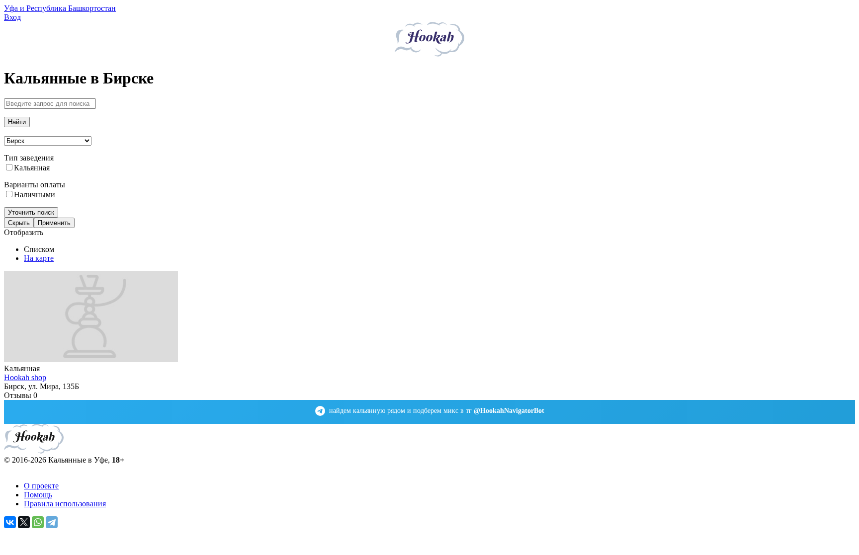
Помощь (38, 494)
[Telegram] (52, 522)
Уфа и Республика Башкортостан (60, 8)
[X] (24, 522)
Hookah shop (25, 377)
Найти (17, 122)
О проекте (41, 485)
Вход (12, 17)
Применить (54, 223)
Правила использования (65, 503)
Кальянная (32, 167)
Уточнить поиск (31, 212)
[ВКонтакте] (10, 522)
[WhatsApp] (38, 522)
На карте (39, 258)
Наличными (34, 194)
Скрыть (19, 223)
